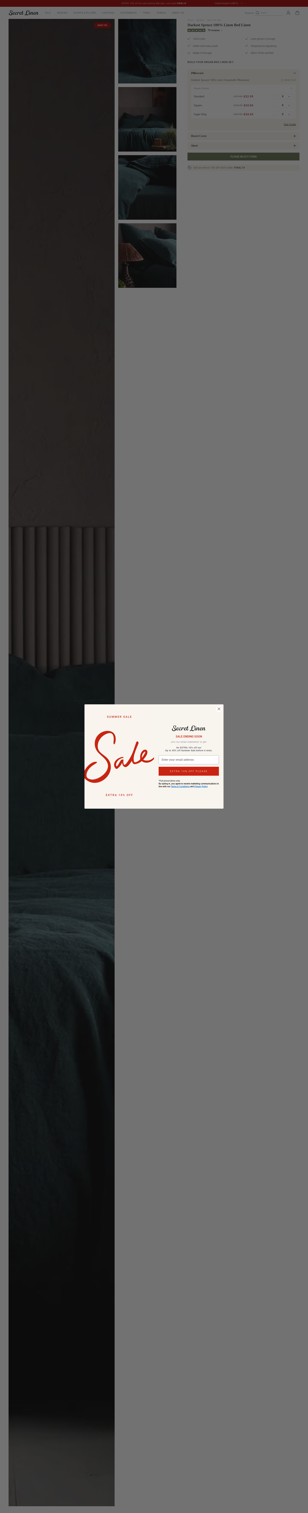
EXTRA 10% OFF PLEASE (189, 771)
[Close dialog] (219, 709)
